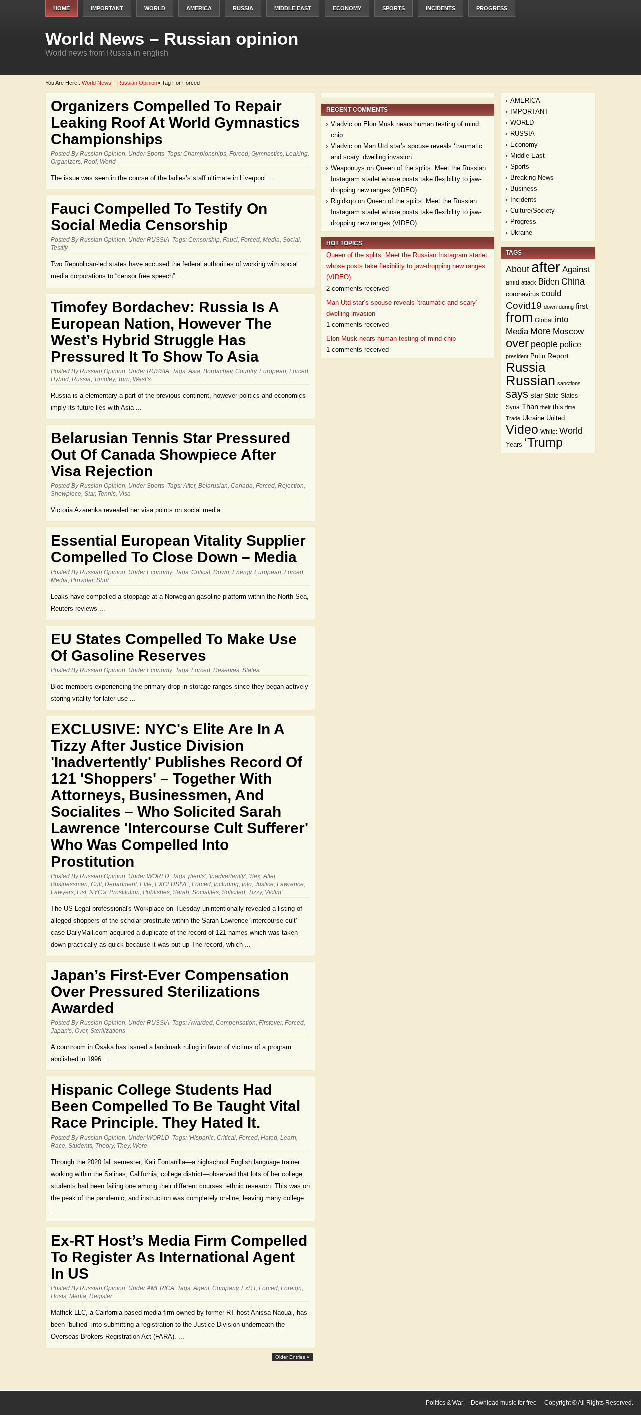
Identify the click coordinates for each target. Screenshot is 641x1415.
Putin (537, 356)
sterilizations (107, 1030)
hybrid (60, 379)
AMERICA (199, 8)
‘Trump (543, 442)
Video (522, 429)
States (250, 670)
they (123, 1145)
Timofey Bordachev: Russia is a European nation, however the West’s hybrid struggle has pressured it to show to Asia (165, 332)
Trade (513, 418)
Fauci (230, 239)
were (140, 1145)
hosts (58, 1296)
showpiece (66, 493)
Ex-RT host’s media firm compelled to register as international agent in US (179, 1257)
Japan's (61, 1030)
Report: (559, 356)
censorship (204, 239)
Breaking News (532, 177)
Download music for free (504, 1402)
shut (102, 580)
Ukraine (521, 232)
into (247, 884)
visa (125, 493)
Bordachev (217, 371)
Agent (201, 1288)
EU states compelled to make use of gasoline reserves (174, 647)
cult (96, 884)
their (545, 407)
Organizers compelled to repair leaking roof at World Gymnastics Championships (175, 122)
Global (544, 320)
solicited (233, 892)
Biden (548, 281)
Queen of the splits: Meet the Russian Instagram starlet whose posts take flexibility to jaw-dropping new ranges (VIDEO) (408, 179)
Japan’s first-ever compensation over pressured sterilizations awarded (170, 991)
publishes (156, 892)
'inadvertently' (227, 876)
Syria (513, 407)
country (245, 371)
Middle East (292, 8)
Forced (238, 153)
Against (576, 269)
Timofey (104, 379)
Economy (347, 8)
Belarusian (213, 485)
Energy (241, 572)
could (551, 293)
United (555, 418)
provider (82, 580)
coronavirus (522, 294)
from (519, 317)
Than (530, 407)
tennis (107, 493)
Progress (491, 8)
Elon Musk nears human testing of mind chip (391, 338)
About (517, 269)
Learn (288, 1137)
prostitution (124, 892)
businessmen (69, 884)
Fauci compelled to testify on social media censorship (159, 216)
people (544, 344)
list (81, 892)
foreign (291, 1288)
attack (528, 282)
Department (121, 884)
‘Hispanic (201, 1137)
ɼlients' (197, 876)
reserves (226, 670)
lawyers (62, 892)
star (89, 493)
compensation (236, 1022)
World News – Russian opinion (171, 38)
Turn (124, 379)
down (221, 572)
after (189, 485)
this (558, 407)
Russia (81, 379)
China (573, 281)
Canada (242, 485)
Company (225, 1288)
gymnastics (267, 153)
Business (523, 188)
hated (269, 1137)
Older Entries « (292, 1357)
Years (514, 444)
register (100, 1296)
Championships (204, 153)
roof (90, 161)
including (226, 884)
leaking (297, 153)
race (58, 1145)
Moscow (568, 331)
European (272, 371)
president (517, 356)
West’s (142, 379)
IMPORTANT (107, 8)
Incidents (440, 8)
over (81, 1030)
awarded (200, 1022)
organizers (66, 161)
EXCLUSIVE (172, 884)
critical (200, 572)
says (517, 394)
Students (80, 1145)
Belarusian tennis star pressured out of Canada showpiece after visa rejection (170, 454)
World (108, 161)
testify (59, 247)
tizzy (255, 892)
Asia (194, 371)
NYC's (97, 892)
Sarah (181, 892)
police (570, 344)
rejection (291, 485)
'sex (254, 876)
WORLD (154, 8)
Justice (264, 884)
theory (104, 1145)
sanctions (569, 383)
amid (512, 282)
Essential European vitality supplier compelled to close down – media (178, 548)
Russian (530, 380)
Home (61, 8)
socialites (205, 892)
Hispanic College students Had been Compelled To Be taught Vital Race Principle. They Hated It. (175, 1106)
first (582, 306)
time (570, 407)
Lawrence (290, 884)
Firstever (270, 1022)
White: (548, 431)
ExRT (248, 1288)
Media (271, 239)
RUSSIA (243, 8)
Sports (393, 8)
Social (291, 239)
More (540, 331)
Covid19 (524, 305)
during (566, 307)
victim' (273, 892)
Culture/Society (532, 210)
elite (146, 884)
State (552, 395)
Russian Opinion (102, 153)
